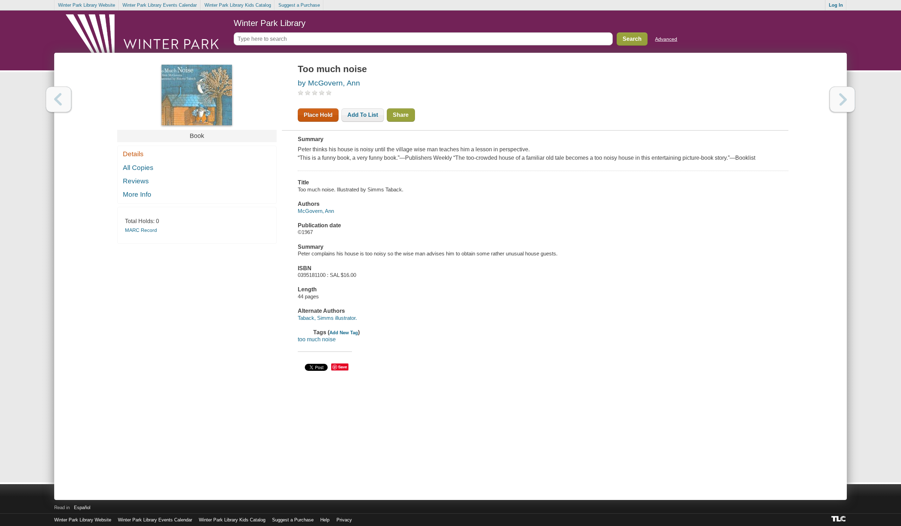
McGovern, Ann (316, 211)
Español (82, 507)
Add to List (362, 115)
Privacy (344, 519)
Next (842, 99)
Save (342, 366)
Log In (836, 5)
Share (401, 115)
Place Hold (318, 115)
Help (324, 519)
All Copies (138, 167)
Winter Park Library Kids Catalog (237, 5)
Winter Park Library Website (86, 5)
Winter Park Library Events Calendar (159, 5)
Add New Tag (343, 332)
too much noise (317, 339)
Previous (58, 99)
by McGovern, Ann (329, 83)
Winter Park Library (269, 23)
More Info (137, 194)
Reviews (136, 181)
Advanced (666, 39)
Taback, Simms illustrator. (327, 318)
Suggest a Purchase (299, 5)
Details (133, 154)
